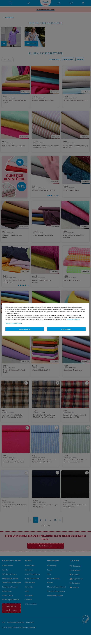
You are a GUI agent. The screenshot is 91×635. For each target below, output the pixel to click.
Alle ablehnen (66, 329)
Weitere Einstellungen (13, 323)
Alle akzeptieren (25, 329)
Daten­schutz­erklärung (73, 319)
